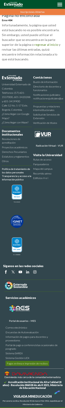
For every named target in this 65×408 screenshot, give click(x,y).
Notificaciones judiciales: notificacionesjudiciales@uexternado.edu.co (48, 96)
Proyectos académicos (14, 147)
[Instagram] (35, 272)
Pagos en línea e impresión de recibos (27, 363)
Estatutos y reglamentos (15, 156)
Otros (5, 161)
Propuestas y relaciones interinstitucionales (46, 108)
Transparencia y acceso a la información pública (16, 177)
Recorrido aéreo (42, 173)
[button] (59, 4)
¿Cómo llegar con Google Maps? (15, 116)
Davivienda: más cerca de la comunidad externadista (32, 377)
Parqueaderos (41, 164)
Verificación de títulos (45, 122)
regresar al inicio (46, 44)
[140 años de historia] (57, 391)
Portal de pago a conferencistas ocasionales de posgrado (32, 347)
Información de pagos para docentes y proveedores (27, 338)
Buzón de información (45, 81)
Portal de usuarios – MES (22, 320)
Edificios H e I (40, 177)
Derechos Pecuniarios (14, 151)
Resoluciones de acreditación (11, 140)
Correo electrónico (16, 327)
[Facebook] (6, 272)
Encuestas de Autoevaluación (22, 332)
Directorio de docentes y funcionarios (47, 88)
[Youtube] (20, 272)
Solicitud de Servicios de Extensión (46, 116)
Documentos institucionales (12, 132)
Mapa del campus (43, 168)
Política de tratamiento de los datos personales (16, 170)
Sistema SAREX (14, 353)
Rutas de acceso (42, 159)
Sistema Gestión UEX (17, 357)
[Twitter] (13, 272)
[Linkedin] (27, 272)
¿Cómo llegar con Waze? (15, 122)
